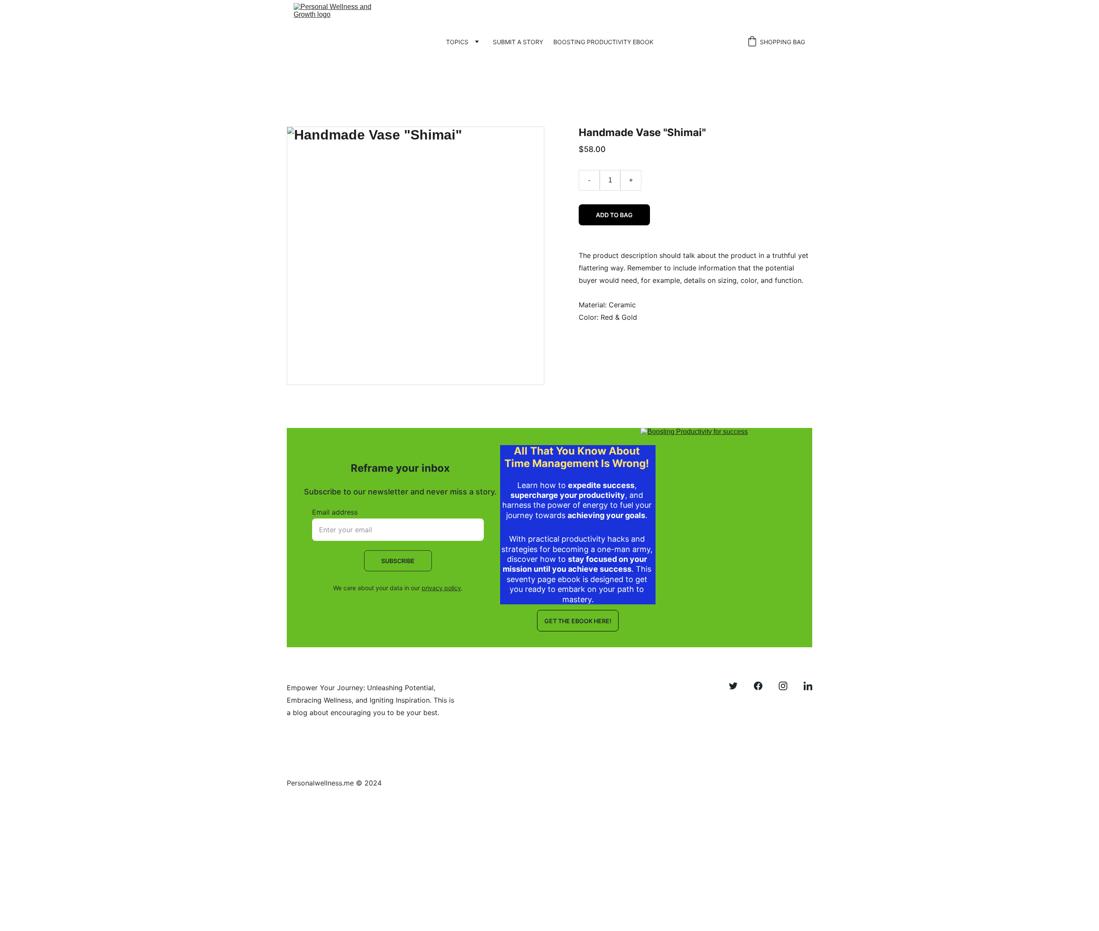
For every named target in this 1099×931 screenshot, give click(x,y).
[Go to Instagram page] (787, 686)
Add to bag (614, 214)
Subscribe (398, 560)
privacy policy (441, 587)
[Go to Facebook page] (762, 686)
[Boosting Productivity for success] (719, 528)
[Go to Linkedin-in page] (808, 686)
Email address (335, 512)
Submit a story (518, 41)
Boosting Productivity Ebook (603, 41)
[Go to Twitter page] (737, 686)
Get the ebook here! (577, 621)
